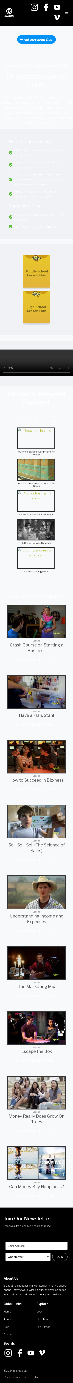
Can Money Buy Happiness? (36, 1186)
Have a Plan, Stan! (36, 715)
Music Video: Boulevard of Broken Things (36, 453)
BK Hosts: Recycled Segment (36, 543)
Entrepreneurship (38, 39)
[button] (66, 13)
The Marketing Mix (36, 986)
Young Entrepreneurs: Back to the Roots (36, 484)
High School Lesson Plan (36, 309)
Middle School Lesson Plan (36, 273)
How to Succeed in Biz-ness (36, 780)
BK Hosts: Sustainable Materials (36, 514)
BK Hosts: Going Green (36, 571)
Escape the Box (36, 1051)
